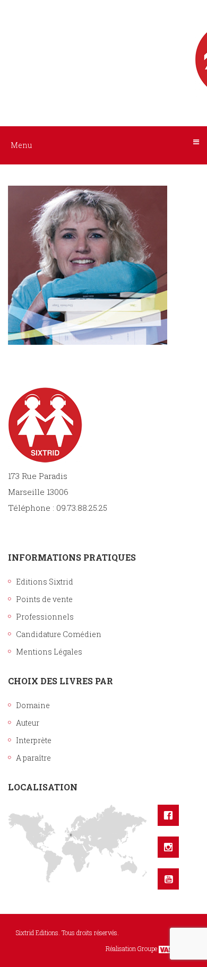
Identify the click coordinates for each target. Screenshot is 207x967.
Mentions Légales (49, 652)
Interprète (33, 740)
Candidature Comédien (58, 634)
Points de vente (44, 599)
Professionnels (45, 617)
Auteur (27, 723)
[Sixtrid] (103, 48)
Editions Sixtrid (44, 582)
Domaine (33, 705)
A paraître (33, 758)
